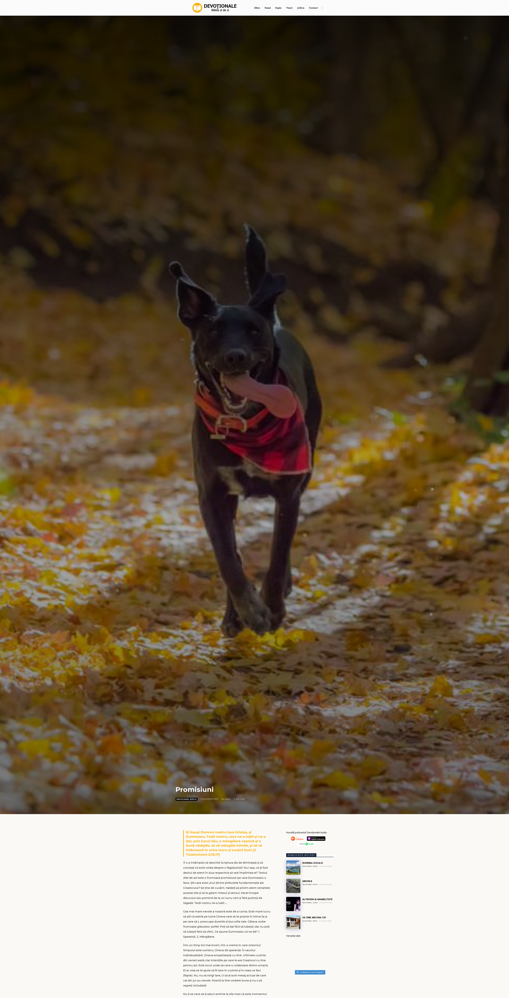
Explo (227, 799)
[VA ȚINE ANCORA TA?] (293, 922)
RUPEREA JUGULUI (312, 863)
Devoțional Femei (309, 921)
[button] (322, 7)
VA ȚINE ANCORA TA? (314, 917)
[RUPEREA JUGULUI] (293, 868)
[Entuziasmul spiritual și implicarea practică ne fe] (310, 954)
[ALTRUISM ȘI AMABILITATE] (293, 904)
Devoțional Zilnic (310, 903)
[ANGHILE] (293, 886)
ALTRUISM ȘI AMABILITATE (317, 899)
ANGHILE (307, 881)
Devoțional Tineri (310, 866)
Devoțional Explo (187, 799)
